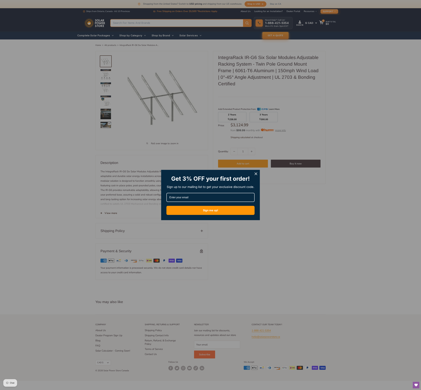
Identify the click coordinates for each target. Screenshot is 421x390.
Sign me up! (210, 210)
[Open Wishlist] (416, 385)
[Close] (256, 174)
